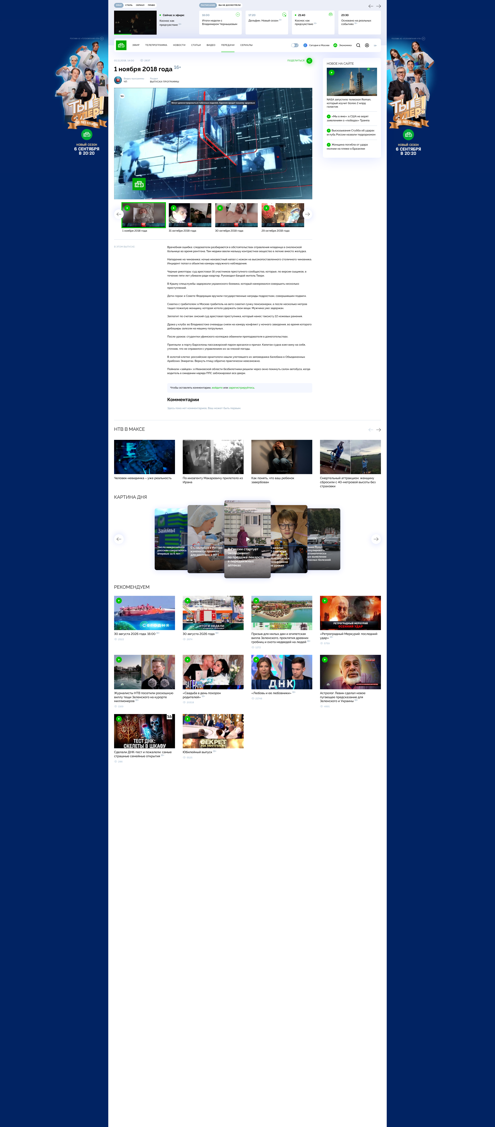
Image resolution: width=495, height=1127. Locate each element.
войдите (217, 387)
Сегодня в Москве (319, 45)
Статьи (196, 45)
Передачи (228, 45)
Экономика (345, 45)
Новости (179, 45)
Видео (211, 45)
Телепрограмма (156, 45)
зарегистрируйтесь (241, 387)
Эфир (135, 45)
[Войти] (367, 45)
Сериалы (246, 45)
